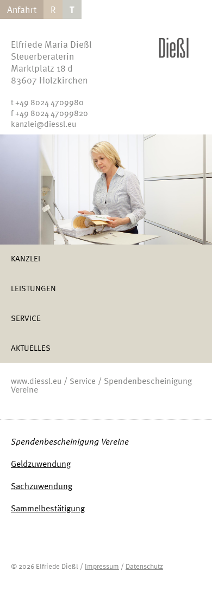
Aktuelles (31, 348)
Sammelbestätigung (48, 508)
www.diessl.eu (36, 381)
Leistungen (33, 288)
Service (26, 318)
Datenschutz (144, 566)
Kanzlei (25, 258)
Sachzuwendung (41, 485)
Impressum (102, 566)
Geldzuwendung (41, 463)
